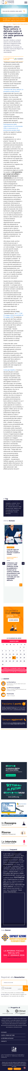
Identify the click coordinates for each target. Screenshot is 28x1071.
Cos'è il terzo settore (8, 1035)
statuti (8, 890)
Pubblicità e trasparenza (17, 881)
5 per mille (6, 854)
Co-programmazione (13, 862)
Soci (21, 888)
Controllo (21, 862)
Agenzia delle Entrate (8, 855)
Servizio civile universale (13, 888)
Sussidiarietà (13, 890)
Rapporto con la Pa (9, 883)
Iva (19, 871)
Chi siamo (4, 1032)
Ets (6, 866)
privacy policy (5, 994)
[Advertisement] (14, 746)
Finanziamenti (15, 866)
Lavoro (22, 871)
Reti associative (9, 511)
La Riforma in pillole (7, 1038)
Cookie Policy (17, 1068)
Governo (5, 871)
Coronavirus (8, 864)
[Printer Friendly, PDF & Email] (15, 58)
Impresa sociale (13, 871)
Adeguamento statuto (16, 854)
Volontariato (11, 891)
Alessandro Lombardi (11, 503)
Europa (9, 866)
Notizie (9, 24)
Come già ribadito (9, 370)
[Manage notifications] (24, 1068)
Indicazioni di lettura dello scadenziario (14, 671)
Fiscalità (18, 868)
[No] (26, 1065)
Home (4, 24)
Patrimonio (9, 881)
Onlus (5, 879)
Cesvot (17, 504)
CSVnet (18, 864)
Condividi (20, 58)
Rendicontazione (17, 886)
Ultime (9, 521)
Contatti (4, 1041)
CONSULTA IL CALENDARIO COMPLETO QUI (14, 668)
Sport (4, 890)
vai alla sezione (13, 620)
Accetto (10, 1068)
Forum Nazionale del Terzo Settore (14, 869)
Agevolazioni (17, 855)
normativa (19, 877)
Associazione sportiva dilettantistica (10, 859)
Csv (6, 506)
